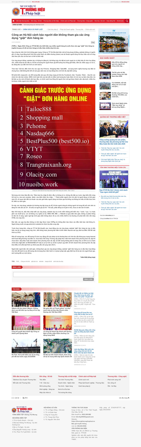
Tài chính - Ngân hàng (65, 386)
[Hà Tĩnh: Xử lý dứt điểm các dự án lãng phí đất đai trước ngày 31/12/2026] (26, 346)
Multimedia (120, 21)
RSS (26, 398)
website (41, 261)
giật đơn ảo (34, 261)
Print (93, 42)
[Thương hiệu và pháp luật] (21, 410)
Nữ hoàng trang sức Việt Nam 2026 (34, 24)
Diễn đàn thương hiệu (22, 21)
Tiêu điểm (43, 379)
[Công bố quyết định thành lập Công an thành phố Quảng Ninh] (26, 323)
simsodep (108, 215)
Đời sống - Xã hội (36, 21)
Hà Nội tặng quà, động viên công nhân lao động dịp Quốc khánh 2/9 (84, 331)
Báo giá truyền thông (79, 423)
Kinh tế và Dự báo (64, 389)
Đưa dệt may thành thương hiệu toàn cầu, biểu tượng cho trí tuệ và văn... (113, 197)
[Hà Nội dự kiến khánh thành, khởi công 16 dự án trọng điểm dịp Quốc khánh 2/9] (57, 346)
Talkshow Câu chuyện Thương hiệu (24, 379)
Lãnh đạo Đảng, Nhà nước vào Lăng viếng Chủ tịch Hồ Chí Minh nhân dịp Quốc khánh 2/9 (84, 351)
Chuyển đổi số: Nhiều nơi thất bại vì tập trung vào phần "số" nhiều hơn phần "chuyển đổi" (83, 295)
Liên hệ (17, 398)
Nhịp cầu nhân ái (45, 392)
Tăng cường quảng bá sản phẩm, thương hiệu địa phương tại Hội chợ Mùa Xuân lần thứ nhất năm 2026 (114, 142)
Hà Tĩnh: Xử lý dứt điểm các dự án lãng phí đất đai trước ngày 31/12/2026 (25, 355)
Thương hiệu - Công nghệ (85, 21)
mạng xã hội (48, 261)
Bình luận (88, 279)
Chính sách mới (90, 29)
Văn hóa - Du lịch (99, 21)
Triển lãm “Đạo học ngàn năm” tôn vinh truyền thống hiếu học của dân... (112, 149)
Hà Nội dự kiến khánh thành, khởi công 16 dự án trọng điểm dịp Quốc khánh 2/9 (57, 355)
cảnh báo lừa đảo (58, 261)
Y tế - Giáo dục (44, 383)
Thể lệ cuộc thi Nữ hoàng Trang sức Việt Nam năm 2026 (119, 74)
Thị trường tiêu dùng (65, 392)
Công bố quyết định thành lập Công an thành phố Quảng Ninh (25, 332)
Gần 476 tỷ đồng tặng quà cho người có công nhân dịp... (119, 64)
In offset (107, 218)
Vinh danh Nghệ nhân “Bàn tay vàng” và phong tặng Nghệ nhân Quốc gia (113, 160)
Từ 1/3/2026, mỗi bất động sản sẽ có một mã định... (119, 84)
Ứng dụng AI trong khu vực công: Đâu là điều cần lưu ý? (83, 313)
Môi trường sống (45, 386)
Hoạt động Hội (111, 21)
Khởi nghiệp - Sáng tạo (47, 389)
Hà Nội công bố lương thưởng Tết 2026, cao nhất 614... (120, 94)
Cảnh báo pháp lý (53, 29)
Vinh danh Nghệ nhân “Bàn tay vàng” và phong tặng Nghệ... (119, 105)
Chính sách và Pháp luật (68, 21)
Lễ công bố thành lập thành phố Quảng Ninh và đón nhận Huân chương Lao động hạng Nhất (57, 333)
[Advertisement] (113, 252)
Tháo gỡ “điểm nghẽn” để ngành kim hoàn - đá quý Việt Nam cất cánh (114, 154)
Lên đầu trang (123, 398)
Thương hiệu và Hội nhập (51, 21)
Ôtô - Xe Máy (112, 386)
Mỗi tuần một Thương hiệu (21, 383)
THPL (17, 261)
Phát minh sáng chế (114, 379)
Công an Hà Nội (25, 261)
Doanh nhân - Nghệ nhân (66, 383)
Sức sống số (112, 383)
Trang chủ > (17, 29)
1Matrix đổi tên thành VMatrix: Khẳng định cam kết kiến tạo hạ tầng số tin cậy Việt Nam (26, 310)
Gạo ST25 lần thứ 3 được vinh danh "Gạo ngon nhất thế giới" (113, 191)
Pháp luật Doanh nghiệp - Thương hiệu (71, 29)
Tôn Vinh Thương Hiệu (65, 379)
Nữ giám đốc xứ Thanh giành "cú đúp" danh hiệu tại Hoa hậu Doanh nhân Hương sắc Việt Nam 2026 (57, 310)
